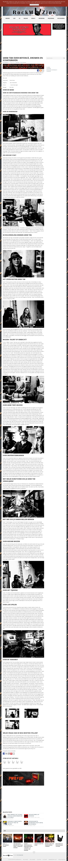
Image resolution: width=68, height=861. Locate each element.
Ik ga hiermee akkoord (34, 4)
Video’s (33, 18)
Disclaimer (49, 68)
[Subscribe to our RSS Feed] (41, 70)
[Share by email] (14, 754)
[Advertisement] (34, 45)
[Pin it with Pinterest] (11, 754)
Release (26, 18)
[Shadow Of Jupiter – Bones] (39, 838)
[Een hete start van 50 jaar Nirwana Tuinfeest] (49, 838)
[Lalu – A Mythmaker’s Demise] (7, 838)
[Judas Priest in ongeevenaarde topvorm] (60, 838)
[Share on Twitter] (6, 754)
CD (19, 18)
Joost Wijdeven (5, 62)
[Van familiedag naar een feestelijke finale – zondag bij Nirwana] (18, 838)
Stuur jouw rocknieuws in (52, 69)
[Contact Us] (43, 70)
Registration (61, 859)
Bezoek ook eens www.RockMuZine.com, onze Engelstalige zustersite (59, 26)
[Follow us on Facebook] (38, 70)
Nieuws (8, 18)
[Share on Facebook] (4, 754)
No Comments (23, 62)
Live (14, 18)
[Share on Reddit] (9, 754)
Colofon (48, 67)
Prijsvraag (51, 18)
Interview (41, 18)
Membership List (53, 859)
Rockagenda (61, 18)
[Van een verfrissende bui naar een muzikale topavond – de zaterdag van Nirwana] (28, 838)
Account (45, 859)
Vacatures (49, 71)
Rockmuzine (20, 855)
